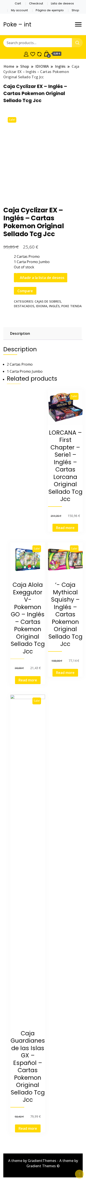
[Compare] (39, 53)
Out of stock (24, 267)
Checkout (36, 3)
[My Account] (26, 53)
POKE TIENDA (71, 306)
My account (19, 10)
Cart (18, 3)
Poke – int (17, 24)
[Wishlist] (32, 53)
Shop (75, 10)
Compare (25, 290)
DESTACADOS (24, 306)
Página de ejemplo (50, 10)
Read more (65, 527)
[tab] (42, 333)
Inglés (54, 306)
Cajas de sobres (48, 301)
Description (20, 333)
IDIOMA (41, 306)
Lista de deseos (62, 3)
